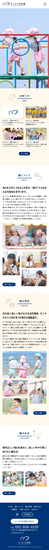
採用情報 (27, 514)
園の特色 (29, 506)
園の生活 (37, 506)
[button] (17, 85)
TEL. (24, 527)
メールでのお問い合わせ (24, 521)
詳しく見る (8, 284)
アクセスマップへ (17, 532)
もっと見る (24, 154)
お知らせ (35, 509)
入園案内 (14, 509)
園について (19, 506)
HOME (10, 506)
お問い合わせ (24, 509)
